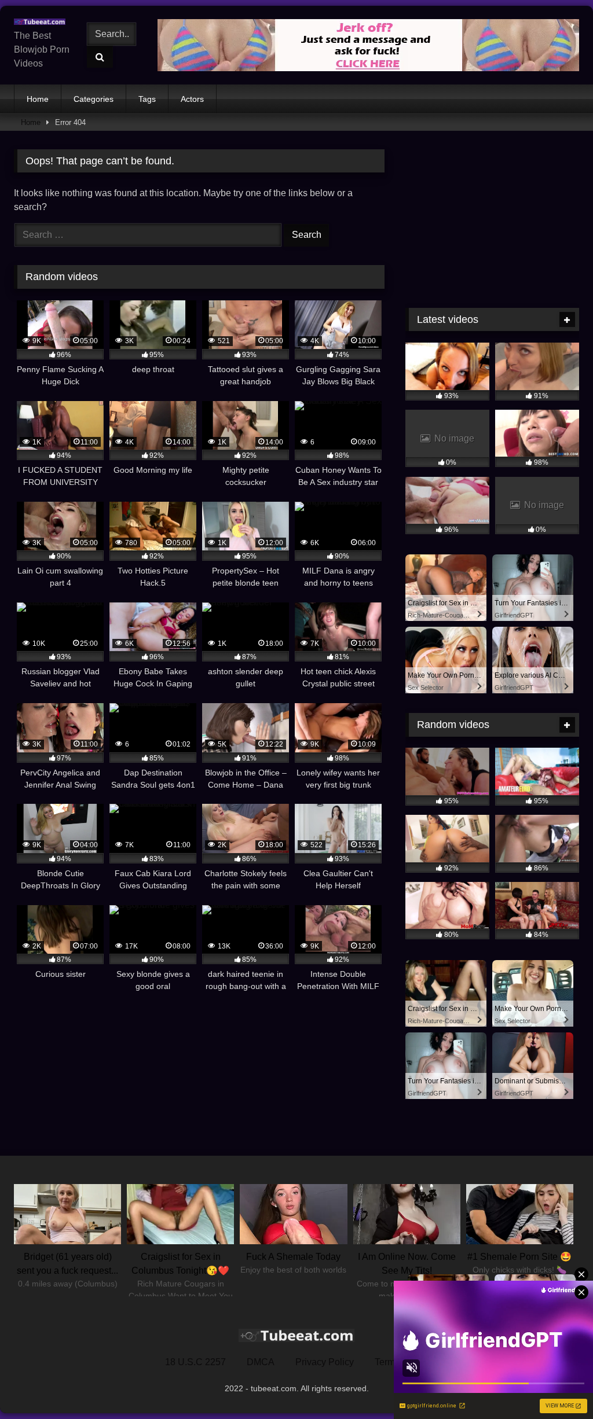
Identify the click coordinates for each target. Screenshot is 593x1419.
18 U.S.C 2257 (195, 1362)
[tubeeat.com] (42, 22)
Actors (192, 99)
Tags (147, 99)
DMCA (260, 1362)
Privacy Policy (324, 1362)
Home (38, 99)
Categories (94, 99)
